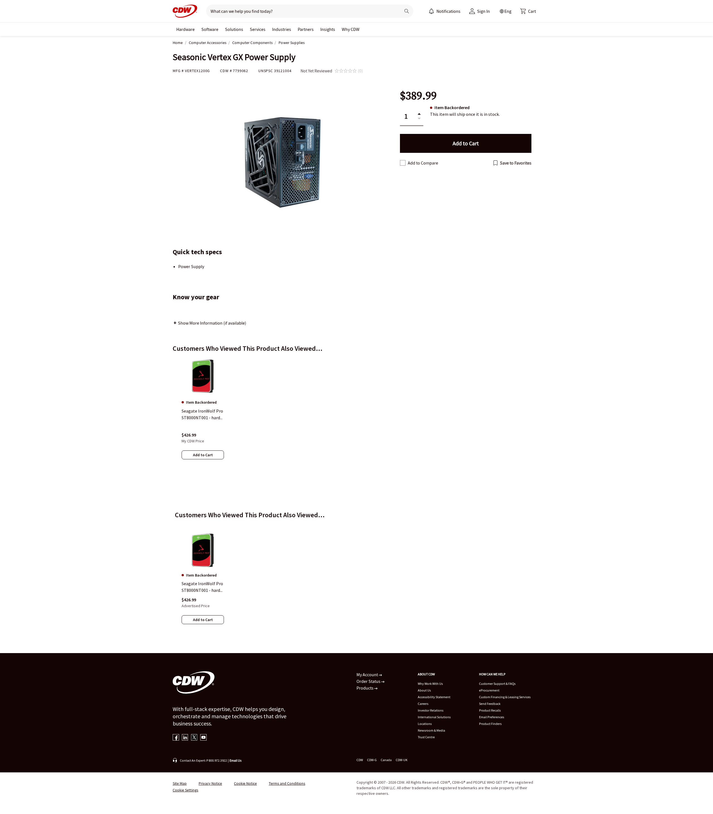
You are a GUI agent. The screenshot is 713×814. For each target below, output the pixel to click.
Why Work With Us (430, 683)
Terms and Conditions (287, 783)
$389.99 (418, 95)
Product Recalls (490, 710)
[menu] (444, 11)
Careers (423, 704)
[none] (185, 29)
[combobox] (301, 11)
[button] (528, 11)
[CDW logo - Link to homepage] (185, 11)
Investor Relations (430, 710)
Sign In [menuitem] (483, 11)
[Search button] (406, 11)
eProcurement (489, 690)
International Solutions (434, 717)
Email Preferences (491, 717)
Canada (386, 760)
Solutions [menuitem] (234, 29)
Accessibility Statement (434, 697)
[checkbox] (403, 163)
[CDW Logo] (185, 11)
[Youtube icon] (203, 737)
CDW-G (372, 760)
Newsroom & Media (431, 730)
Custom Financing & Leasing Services (505, 697)
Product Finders (490, 724)
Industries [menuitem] (281, 29)
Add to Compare (423, 163)
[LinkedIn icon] (185, 737)
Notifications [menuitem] (448, 11)
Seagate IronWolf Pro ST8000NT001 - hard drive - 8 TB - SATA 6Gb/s (202, 587)
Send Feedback (489, 704)
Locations (425, 724)
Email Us (235, 760)
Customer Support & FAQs (497, 683)
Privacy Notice (210, 783)
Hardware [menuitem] (185, 29)
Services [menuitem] (257, 29)
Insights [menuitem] (327, 29)
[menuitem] (431, 11)
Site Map (180, 783)
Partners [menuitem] (306, 29)
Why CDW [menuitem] (351, 29)
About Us (424, 690)
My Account (367, 674)
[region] (356, 414)
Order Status (368, 681)
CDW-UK (401, 760)
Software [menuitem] (209, 29)
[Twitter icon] (194, 737)
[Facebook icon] (176, 737)
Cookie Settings (185, 790)
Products (365, 688)
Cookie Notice (245, 783)
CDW (359, 760)
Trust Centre (426, 737)
